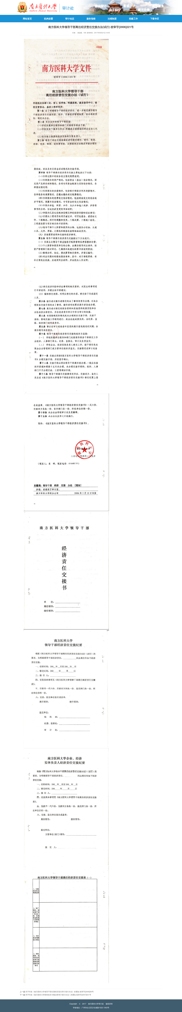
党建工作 (133, 18)
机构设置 (48, 18)
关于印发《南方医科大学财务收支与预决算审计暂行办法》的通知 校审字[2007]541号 (58, 994)
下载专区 (154, 18)
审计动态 (69, 18)
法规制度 (112, 18)
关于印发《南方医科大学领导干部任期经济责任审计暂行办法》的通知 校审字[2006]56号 (60, 991)
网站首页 (27, 18)
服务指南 (91, 18)
